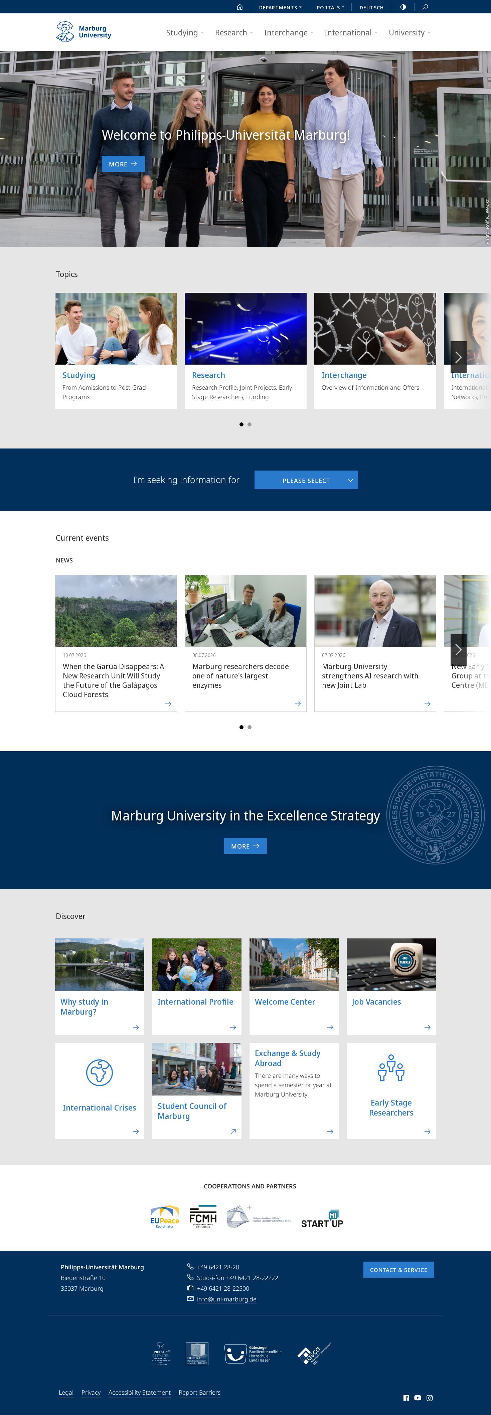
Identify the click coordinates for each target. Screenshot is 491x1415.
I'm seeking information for (186, 480)
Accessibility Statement (140, 1392)
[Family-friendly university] (253, 1353)
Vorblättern (459, 357)
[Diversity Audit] (161, 1353)
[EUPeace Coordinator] (165, 1216)
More (118, 164)
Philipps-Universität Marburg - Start (97, 32)
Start (240, 6)
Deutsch (372, 7)
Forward (459, 650)
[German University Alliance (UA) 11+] (259, 1216)
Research (231, 32)
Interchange (286, 32)
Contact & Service (399, 1270)
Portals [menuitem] (328, 7)
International (348, 32)
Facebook (405, 1399)
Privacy (91, 1392)
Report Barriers (199, 1392)
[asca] (314, 1353)
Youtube (417, 1399)
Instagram (430, 1399)
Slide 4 (250, 424)
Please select (292, 478)
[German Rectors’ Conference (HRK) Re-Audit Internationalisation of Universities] (197, 1353)
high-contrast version (403, 6)
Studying (182, 32)
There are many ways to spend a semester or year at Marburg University (293, 1072)
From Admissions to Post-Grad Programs (104, 385)
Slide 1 (241, 424)
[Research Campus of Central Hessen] (203, 1216)
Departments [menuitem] (278, 7)
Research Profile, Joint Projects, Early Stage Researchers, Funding (242, 385)
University (407, 32)
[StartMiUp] (322, 1216)
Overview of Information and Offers (370, 380)
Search (425, 6)
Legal (66, 1392)
